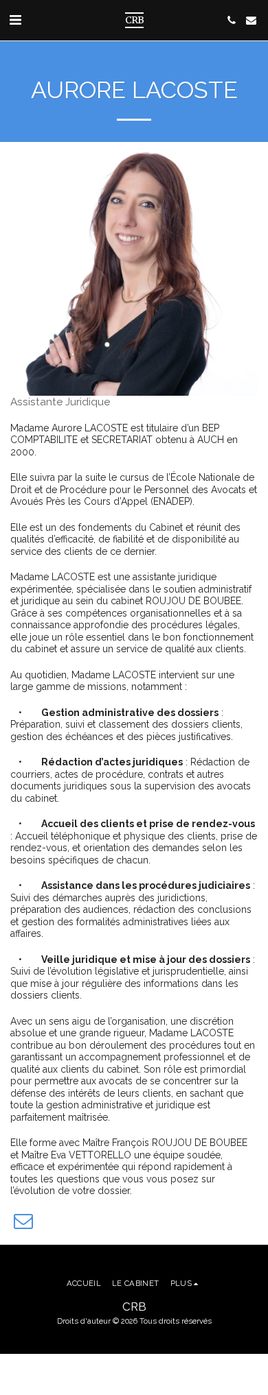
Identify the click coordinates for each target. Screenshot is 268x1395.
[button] (15, 20)
